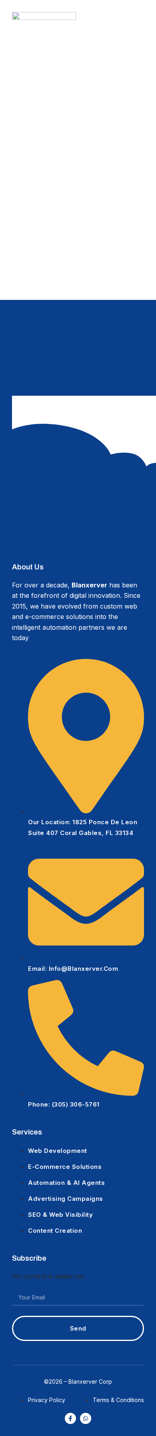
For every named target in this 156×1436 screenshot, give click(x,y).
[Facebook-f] (70, 1418)
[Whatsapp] (85, 1418)
